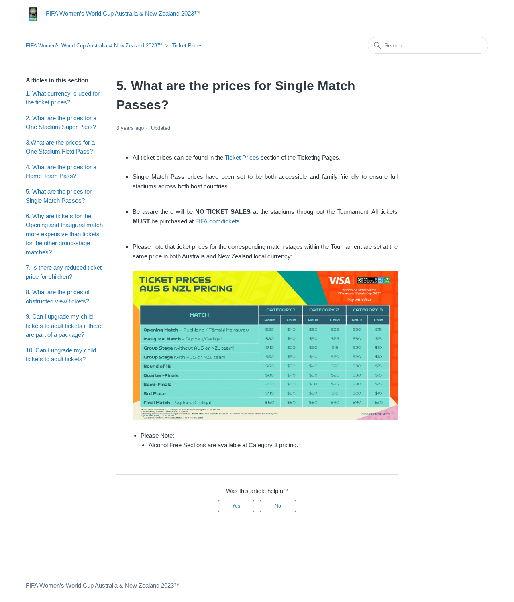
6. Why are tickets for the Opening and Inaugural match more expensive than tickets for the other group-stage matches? (64, 234)
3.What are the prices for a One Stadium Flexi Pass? (60, 147)
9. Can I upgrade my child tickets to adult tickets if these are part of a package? (64, 325)
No (278, 506)
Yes (236, 506)
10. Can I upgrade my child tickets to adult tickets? (61, 355)
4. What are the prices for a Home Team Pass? (61, 172)
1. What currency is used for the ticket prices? (63, 98)
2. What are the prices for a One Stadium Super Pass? (61, 123)
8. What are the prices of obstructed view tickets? (58, 297)
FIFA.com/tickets (217, 221)
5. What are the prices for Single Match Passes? (59, 196)
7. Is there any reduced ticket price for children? (64, 272)
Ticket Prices (187, 46)
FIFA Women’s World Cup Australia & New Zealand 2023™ (94, 46)
